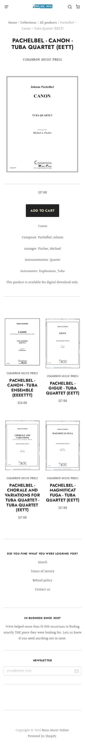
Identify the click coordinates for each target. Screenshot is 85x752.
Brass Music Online (55, 730)
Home (12, 22)
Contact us (42, 589)
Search (42, 562)
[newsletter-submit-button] (76, 672)
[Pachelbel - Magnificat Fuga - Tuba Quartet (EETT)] (63, 468)
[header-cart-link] (78, 7)
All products (48, 22)
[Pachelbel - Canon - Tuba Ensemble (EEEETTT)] (22, 364)
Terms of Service (42, 571)
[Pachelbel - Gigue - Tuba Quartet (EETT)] (63, 363)
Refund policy (42, 580)
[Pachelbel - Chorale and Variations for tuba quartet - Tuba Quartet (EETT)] (22, 473)
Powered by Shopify (42, 736)
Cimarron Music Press (42, 59)
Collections (28, 22)
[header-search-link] (70, 7)
